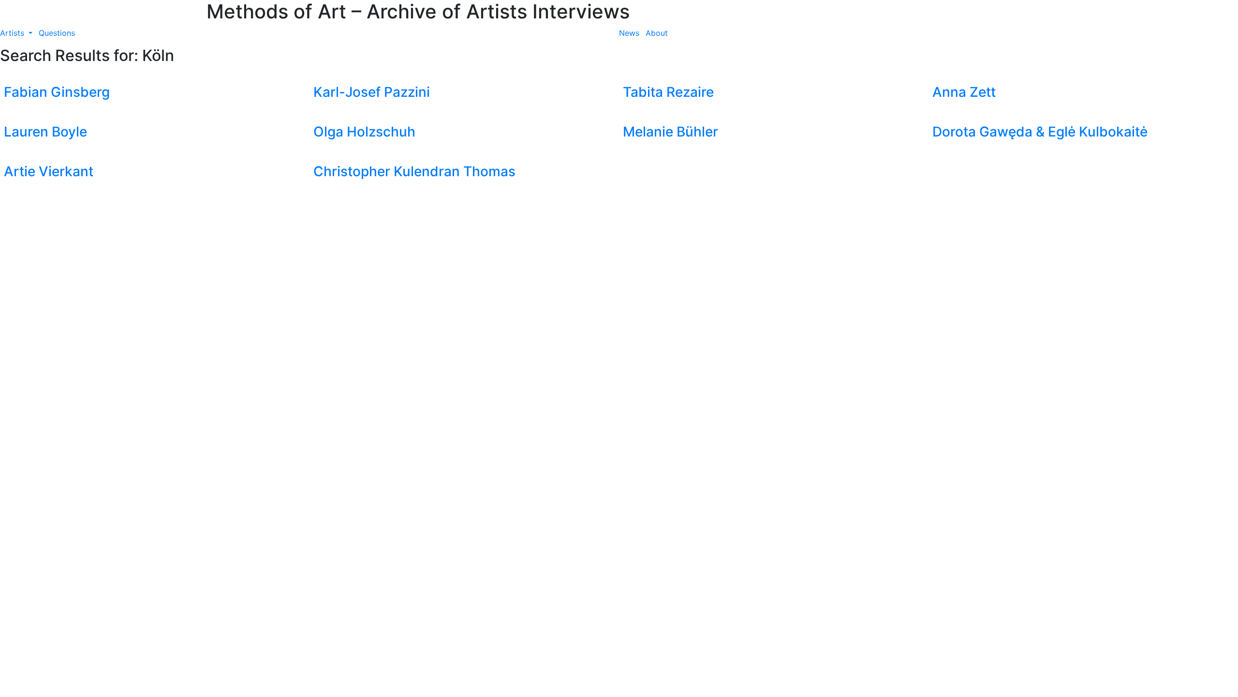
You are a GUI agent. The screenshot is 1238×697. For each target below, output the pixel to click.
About (657, 33)
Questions (57, 33)
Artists (13, 33)
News (629, 33)
